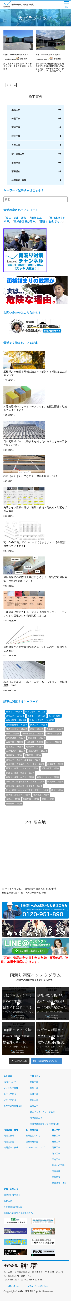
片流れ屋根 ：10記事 (37, 751)
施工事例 (56, 1130)
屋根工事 (16, 110)
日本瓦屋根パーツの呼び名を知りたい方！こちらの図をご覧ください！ (35, 443)
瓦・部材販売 (32, 1130)
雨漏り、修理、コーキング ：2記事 (22, 768)
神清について (10, 1082)
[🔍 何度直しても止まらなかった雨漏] (52, 1003)
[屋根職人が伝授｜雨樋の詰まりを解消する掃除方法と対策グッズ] (35, 360)
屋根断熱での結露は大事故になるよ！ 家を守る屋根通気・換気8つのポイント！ (35, 579)
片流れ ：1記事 (13, 799)
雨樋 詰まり (38, 217)
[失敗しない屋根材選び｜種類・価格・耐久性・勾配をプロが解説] (35, 496)
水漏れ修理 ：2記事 (50, 768)
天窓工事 (16, 145)
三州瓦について (33, 1135)
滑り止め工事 (18, 154)
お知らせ (8, 1201)
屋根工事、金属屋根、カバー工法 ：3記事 (25, 764)
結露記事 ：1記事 (31, 799)
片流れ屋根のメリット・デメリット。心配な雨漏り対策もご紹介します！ (35, 408)
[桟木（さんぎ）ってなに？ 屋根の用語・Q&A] (35, 464)
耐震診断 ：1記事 (55, 781)
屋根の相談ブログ (12, 1195)
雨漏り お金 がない (51, 221)
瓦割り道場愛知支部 (13, 1106)
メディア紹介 (10, 1100)
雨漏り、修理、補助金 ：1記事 (20, 773)
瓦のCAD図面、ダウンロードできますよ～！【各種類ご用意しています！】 (35, 544)
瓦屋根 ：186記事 (36, 716)
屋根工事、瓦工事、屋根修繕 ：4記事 (23, 760)
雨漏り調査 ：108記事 (16, 720)
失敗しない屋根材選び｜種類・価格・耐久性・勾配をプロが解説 (35, 509)
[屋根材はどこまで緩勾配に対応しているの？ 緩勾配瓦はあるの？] (35, 635)
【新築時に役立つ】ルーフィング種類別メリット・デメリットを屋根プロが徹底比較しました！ (35, 614)
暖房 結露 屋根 (16, 217)
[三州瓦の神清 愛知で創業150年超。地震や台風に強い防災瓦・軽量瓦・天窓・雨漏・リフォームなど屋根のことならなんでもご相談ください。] (20, 1268)
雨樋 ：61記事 (36, 729)
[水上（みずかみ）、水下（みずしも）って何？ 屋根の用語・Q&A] (35, 670)
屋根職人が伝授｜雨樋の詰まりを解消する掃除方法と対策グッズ (35, 373)
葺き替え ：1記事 (41, 795)
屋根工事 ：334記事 (15, 716)
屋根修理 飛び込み (24, 221)
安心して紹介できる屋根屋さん (18, 1213)
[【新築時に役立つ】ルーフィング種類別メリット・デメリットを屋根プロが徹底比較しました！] (35, 600)
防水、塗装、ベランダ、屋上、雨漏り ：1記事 (27, 790)
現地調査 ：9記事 (14, 755)
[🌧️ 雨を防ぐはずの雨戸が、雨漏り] (52, 1038)
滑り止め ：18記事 (14, 747)
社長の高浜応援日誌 (13, 1207)
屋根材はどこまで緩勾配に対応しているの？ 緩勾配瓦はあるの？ (35, 648)
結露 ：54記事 (12, 733)
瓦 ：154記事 (55, 716)
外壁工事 (16, 118)
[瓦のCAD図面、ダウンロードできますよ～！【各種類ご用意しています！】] (35, 531)
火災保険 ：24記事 (34, 742)
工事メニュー (36, 1076)
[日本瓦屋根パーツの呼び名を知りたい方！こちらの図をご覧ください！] (35, 430)
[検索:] (35, 199)
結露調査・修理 (19, 180)
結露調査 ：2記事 (55, 764)
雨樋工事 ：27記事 (14, 742)
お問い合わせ (13, 1286)
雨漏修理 (16, 162)
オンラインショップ (35, 1147)
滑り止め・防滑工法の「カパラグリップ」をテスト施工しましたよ (17, 66)
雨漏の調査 (9, 1141)
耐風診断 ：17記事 (34, 747)
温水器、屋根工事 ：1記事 (18, 795)
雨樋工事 (16, 127)
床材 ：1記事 (48, 799)
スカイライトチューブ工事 (42, 1112)
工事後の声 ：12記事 (15, 751)
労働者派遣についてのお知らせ (44, 1124)
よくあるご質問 (11, 1088)
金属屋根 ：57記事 (55, 729)
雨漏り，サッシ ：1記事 (48, 777)
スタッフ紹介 (10, 1094)
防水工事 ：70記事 (39, 725)
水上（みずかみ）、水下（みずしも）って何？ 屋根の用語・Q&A (35, 683)
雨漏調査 (16, 171)
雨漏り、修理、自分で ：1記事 (20, 777)
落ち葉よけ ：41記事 (15, 738)
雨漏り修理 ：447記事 (35, 711)
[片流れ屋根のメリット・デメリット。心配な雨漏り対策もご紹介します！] (35, 395)
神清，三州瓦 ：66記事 (16, 729)
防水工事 (16, 136)
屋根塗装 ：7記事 (33, 755)
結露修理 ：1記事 (14, 803)
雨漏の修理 (9, 1135)
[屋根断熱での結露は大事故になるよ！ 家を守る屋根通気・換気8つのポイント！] (35, 565)
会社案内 (8, 1076)
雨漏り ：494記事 (14, 711)
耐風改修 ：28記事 (36, 738)
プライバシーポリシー (37, 1286)
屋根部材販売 (32, 1141)
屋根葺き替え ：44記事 (32, 733)
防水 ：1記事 (57, 790)
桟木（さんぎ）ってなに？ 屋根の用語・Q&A (31, 476)
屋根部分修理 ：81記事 (16, 725)
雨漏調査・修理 (11, 1130)
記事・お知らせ (11, 1189)
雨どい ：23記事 (54, 742)
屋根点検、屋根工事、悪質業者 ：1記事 (24, 786)
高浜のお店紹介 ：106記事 (41, 720)
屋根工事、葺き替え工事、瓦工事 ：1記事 (25, 781)
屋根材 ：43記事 (54, 733)
